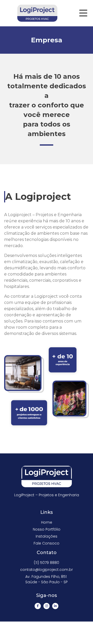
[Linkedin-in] (55, 606)
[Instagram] (46, 606)
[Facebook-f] (38, 606)
